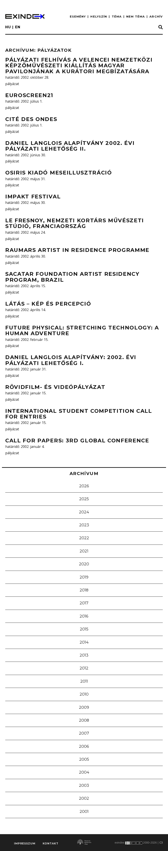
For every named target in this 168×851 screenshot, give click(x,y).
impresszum (24, 843)
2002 (84, 798)
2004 (84, 772)
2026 (84, 486)
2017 (84, 603)
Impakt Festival (33, 196)
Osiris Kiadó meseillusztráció (58, 172)
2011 (84, 681)
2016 (84, 616)
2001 (84, 811)
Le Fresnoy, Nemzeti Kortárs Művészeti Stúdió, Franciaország (74, 223)
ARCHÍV (156, 16)
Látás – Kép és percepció (48, 304)
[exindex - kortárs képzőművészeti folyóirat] (25, 16)
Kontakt (50, 843)
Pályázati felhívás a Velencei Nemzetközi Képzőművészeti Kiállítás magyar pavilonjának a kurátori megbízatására (78, 66)
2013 (84, 655)
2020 (84, 564)
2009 (84, 707)
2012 (84, 668)
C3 (161, 842)
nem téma (135, 16)
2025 (84, 499)
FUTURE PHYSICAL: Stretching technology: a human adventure (82, 330)
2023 (84, 525)
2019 (84, 577)
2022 (84, 538)
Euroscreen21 (29, 95)
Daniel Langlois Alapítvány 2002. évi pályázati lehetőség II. (70, 146)
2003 (84, 785)
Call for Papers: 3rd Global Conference (77, 440)
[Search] (160, 27)
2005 (84, 759)
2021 (84, 551)
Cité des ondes (31, 119)
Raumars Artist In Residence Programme (77, 250)
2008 (84, 720)
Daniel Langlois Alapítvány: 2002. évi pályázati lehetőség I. (70, 360)
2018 (84, 590)
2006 (84, 746)
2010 (84, 694)
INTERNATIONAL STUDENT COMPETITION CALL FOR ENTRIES (78, 414)
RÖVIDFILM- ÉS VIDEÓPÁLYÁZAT (55, 387)
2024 (84, 512)
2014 (84, 642)
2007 (84, 733)
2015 (84, 629)
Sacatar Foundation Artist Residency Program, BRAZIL (72, 277)
